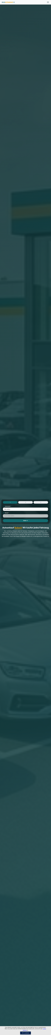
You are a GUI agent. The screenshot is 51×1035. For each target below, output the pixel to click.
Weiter (25, 520)
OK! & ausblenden (25, 1032)
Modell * (7, 513)
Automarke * (8, 506)
